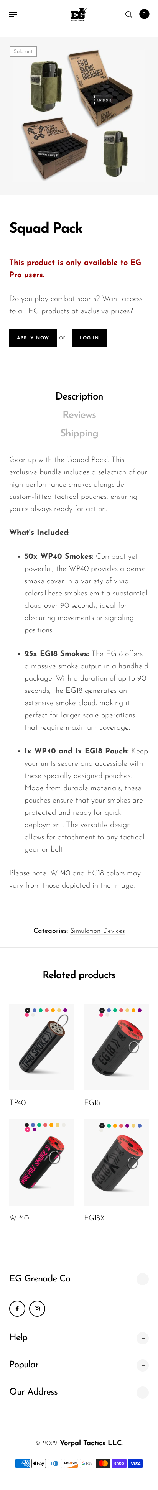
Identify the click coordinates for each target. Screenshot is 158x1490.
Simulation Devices (97, 931)
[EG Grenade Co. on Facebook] (17, 1309)
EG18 (92, 1103)
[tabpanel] (79, 116)
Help (18, 1337)
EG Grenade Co (39, 1279)
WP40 (18, 1218)
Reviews (79, 415)
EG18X (94, 1218)
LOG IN (89, 338)
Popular (23, 1365)
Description (79, 397)
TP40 (17, 1103)
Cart (144, 14)
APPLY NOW (33, 338)
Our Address (33, 1392)
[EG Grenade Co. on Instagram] (37, 1309)
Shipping (79, 434)
